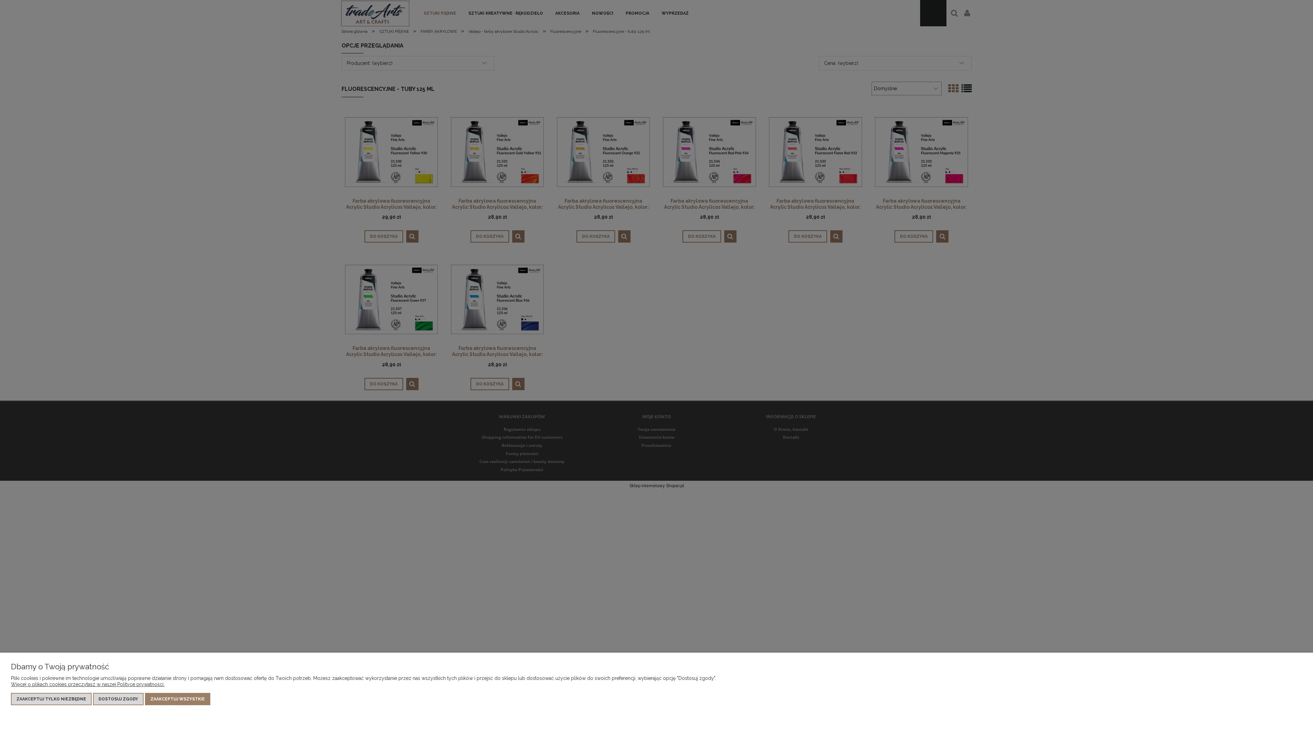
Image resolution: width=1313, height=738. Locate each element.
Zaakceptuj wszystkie (177, 699)
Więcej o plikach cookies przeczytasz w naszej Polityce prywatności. (87, 684)
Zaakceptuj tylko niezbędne (51, 699)
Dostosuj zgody (118, 699)
